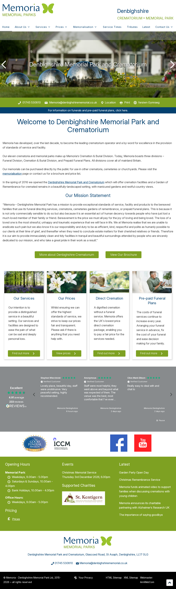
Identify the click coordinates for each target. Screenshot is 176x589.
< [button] (4, 64)
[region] (102, 394)
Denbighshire (133, 11)
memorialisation (12, 173)
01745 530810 (32, 102)
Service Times (112, 26)
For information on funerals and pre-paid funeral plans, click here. (88, 110)
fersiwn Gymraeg (149, 102)
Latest (146, 26)
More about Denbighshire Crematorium (66, 254)
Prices (60, 26)
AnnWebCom (147, 582)
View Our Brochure (123, 254)
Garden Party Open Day (134, 472)
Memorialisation (83, 26)
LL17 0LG (142, 554)
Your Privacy (86, 577)
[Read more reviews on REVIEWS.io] (16, 406)
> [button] (171, 64)
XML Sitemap (131, 577)
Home (6, 26)
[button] (34, 394)
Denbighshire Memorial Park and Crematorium (76, 182)
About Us (20, 26)
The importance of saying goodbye (141, 514)
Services (41, 26)
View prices (63, 353)
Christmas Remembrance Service (139, 479)
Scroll (169, 582)
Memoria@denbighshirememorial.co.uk (73, 102)
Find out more (21, 353)
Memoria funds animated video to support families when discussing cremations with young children (145, 491)
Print (127, 102)
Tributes (132, 26)
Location (110, 102)
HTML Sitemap (114, 577)
